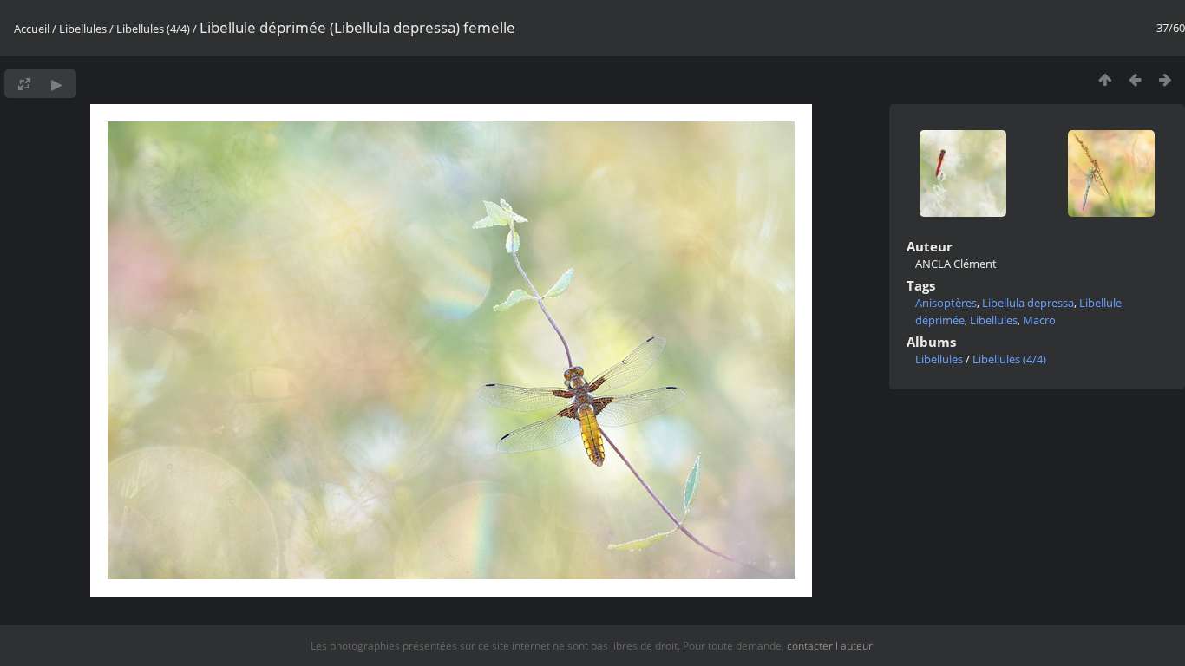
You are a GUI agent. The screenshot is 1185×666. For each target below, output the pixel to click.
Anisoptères (946, 302)
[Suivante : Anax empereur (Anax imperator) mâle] (1165, 79)
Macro (1039, 320)
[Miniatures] (1105, 79)
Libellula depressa (1028, 302)
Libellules (83, 28)
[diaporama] (57, 84)
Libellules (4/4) (153, 28)
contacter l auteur (830, 645)
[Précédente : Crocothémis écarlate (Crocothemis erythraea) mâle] (1135, 79)
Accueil (31, 28)
